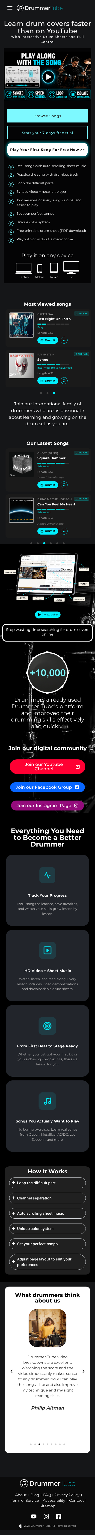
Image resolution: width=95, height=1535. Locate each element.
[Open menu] (10, 8)
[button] (41, 393)
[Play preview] (64, 340)
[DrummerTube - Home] (39, 8)
